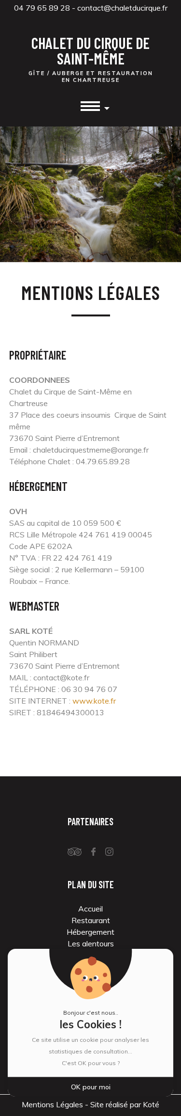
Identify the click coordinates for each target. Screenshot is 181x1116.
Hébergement (90, 932)
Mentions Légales (52, 1104)
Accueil (90, 908)
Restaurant (90, 920)
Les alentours (91, 943)
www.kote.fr (94, 701)
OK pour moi (91, 1087)
